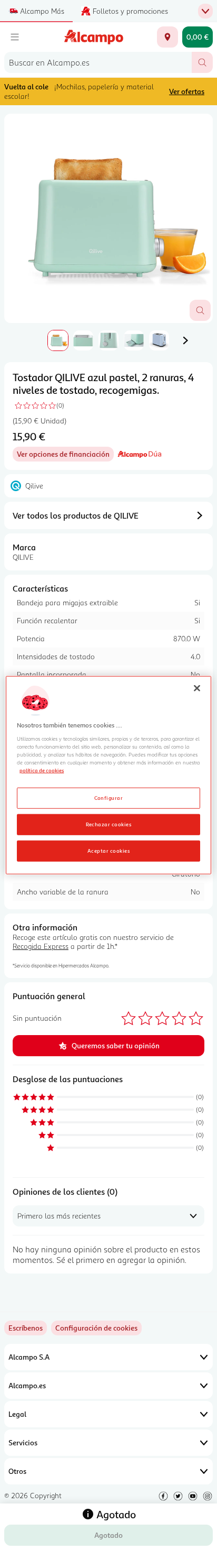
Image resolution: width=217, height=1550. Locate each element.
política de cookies (41, 770)
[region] (108, 775)
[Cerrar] (197, 688)
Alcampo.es (27, 1385)
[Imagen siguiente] (185, 340)
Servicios (22, 1442)
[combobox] (98, 62)
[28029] (167, 37)
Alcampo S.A (29, 1356)
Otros (17, 1470)
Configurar (108, 797)
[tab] (108, 218)
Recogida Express (40, 946)
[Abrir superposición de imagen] (200, 310)
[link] (96, 1328)
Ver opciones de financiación (65, 455)
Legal (17, 1413)
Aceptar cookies (108, 850)
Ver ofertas (186, 91)
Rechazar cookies (109, 823)
